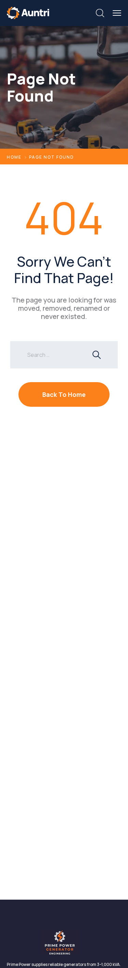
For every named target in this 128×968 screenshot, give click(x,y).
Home (14, 157)
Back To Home (64, 394)
